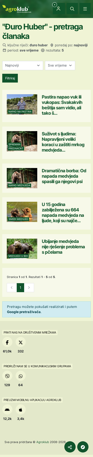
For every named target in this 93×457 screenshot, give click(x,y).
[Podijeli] (70, 447)
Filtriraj (10, 78)
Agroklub (42, 442)
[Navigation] (85, 8)
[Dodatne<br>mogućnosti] (82, 447)
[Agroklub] (16, 8)
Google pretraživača (24, 312)
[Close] (72, 8)
